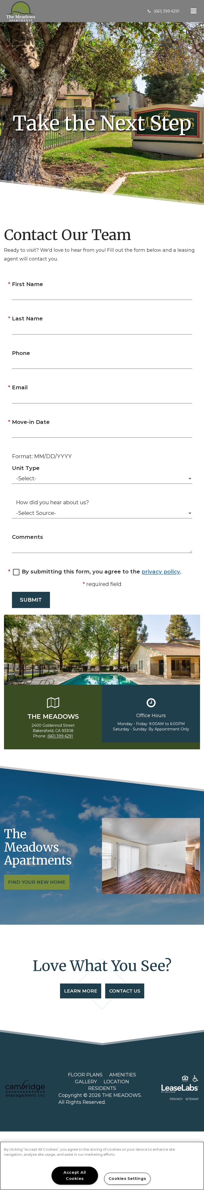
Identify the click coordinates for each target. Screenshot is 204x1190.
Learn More (80, 991)
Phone (21, 353)
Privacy (176, 1099)
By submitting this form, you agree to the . (101, 571)
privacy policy (161, 571)
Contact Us (124, 991)
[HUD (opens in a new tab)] (185, 1079)
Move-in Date (31, 422)
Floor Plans (85, 1075)
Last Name (27, 318)
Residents (102, 1088)
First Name (27, 284)
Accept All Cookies (74, 1175)
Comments (27, 537)
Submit (31, 600)
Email (20, 387)
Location (116, 1082)
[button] (163, 11)
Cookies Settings (127, 1178)
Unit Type (26, 468)
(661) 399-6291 (60, 736)
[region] (102, 1166)
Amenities (122, 1075)
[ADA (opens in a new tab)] (195, 1079)
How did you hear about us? (52, 502)
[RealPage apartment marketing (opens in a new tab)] (172, 1089)
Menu (192, 11)
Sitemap (192, 1099)
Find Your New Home (36, 882)
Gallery (86, 1082)
